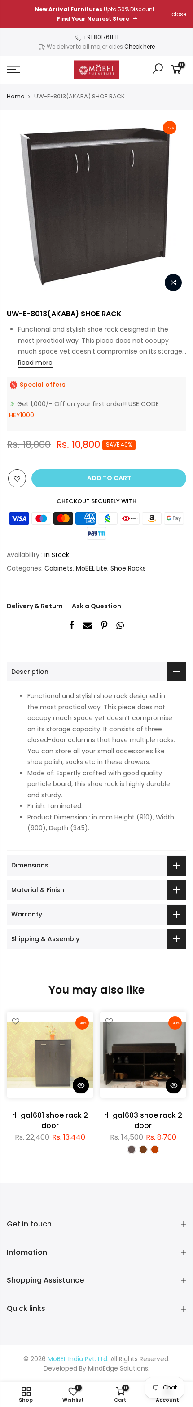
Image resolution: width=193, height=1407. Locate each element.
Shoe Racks (128, 568)
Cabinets (58, 568)
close (178, 14)
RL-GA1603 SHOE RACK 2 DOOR (143, 1120)
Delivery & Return (35, 606)
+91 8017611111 (100, 37)
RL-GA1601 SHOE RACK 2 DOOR (50, 1120)
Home (16, 97)
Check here (139, 46)
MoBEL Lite (91, 568)
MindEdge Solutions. (118, 1368)
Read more (35, 362)
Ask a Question (96, 606)
